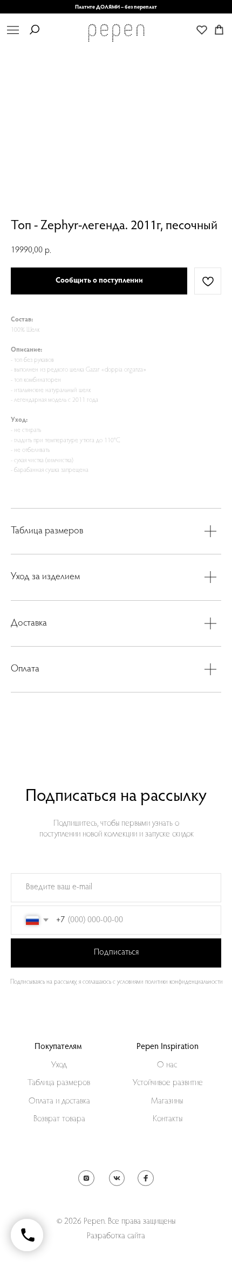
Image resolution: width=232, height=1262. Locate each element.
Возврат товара (59, 1119)
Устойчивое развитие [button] (168, 1083)
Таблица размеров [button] (59, 1083)
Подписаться (116, 952)
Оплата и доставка (59, 1101)
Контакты (167, 1119)
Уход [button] (59, 1065)
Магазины (167, 1101)
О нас (167, 1065)
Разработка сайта (116, 1236)
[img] (13, 30)
